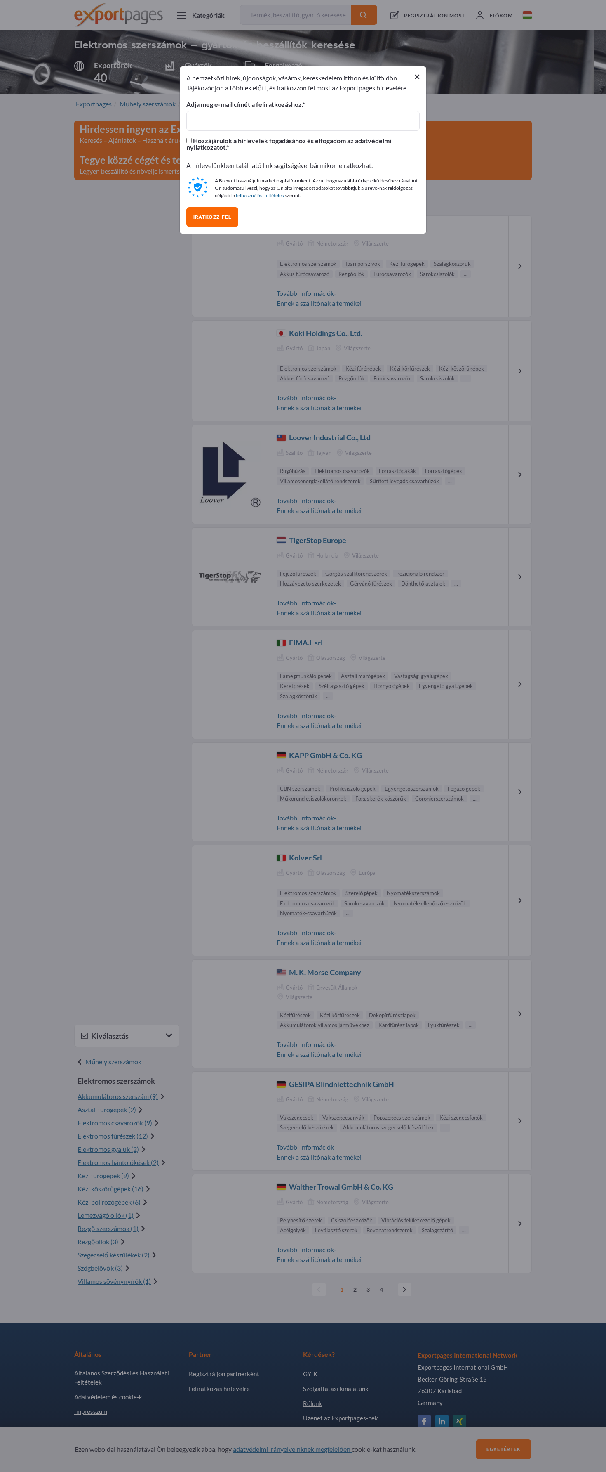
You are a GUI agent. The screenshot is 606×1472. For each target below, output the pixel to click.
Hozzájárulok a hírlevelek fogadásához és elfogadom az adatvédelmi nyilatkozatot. (288, 144)
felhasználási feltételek (260, 195)
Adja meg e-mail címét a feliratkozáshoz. (244, 104)
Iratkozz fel (212, 217)
